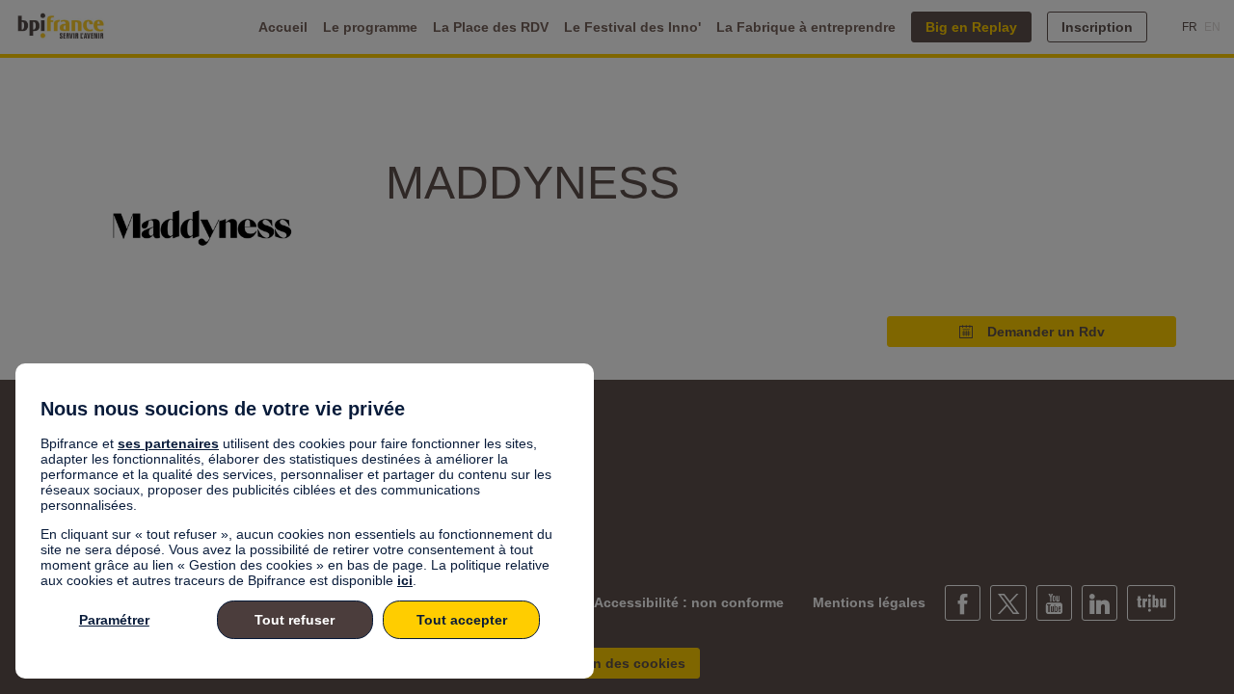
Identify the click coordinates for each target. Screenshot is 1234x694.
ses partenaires (168, 443)
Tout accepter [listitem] (461, 619)
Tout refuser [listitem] (295, 619)
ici (405, 580)
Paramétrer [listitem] (114, 619)
